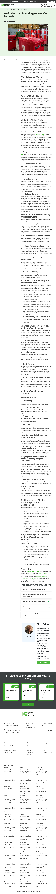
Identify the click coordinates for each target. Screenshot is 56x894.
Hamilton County (23, 823)
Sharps (22, 154)
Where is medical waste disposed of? (34, 601)
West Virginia (39, 879)
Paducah (22, 861)
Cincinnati (38, 786)
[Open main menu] (54, 5)
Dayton (21, 804)
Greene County (7, 823)
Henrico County (39, 823)
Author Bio (43, 662)
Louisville (22, 851)
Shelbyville (22, 870)
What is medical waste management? (34, 589)
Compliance (46, 748)
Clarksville (22, 795)
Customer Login (51, 1)
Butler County (23, 776)
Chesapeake (7, 786)
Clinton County (39, 795)
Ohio (5, 861)
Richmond (6, 870)
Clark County (7, 795)
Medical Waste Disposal (9, 21)
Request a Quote (27, 704)
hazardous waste (39, 134)
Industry (29, 754)
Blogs (5, 9)
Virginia (6, 879)
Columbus (6, 804)
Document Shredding (9, 745)
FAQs (28, 748)
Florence (22, 814)
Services (7, 743)
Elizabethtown (39, 804)
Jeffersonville (23, 842)
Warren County (23, 879)
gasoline (34, 578)
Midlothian (38, 851)
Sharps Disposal (8, 752)
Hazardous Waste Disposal (11, 748)
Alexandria (6, 767)
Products (45, 745)
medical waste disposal (44, 573)
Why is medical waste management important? (34, 608)
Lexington (6, 851)
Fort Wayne (38, 814)
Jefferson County (8, 842)
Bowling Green (7, 776)
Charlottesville (39, 776)
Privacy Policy (30, 752)
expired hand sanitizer (41, 576)
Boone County (39, 767)
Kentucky (38, 842)
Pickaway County (39, 861)
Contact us (42, 580)
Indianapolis (38, 833)
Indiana (21, 833)
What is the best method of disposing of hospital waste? (35, 595)
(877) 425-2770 (48, 723)
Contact (45, 750)
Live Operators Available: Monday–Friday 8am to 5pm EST (23, 1)
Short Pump (38, 870)
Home (2, 9)
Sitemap (29, 750)
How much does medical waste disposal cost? (35, 615)
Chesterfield (22, 786)
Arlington (22, 767)
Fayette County (7, 814)
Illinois (5, 833)
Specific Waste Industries (33, 571)
